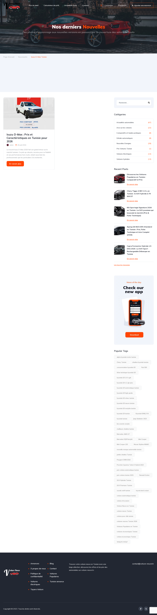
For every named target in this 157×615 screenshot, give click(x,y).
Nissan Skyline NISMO (141, 444)
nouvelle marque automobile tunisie (129, 449)
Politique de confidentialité (37, 575)
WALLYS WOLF (122, 542)
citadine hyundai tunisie (140, 362)
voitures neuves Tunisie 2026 (127, 521)
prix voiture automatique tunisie (128, 470)
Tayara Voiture (37, 589)
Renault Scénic (144, 475)
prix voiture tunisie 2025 (125, 475)
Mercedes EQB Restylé (124, 439)
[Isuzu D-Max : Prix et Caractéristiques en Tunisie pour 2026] (28, 114)
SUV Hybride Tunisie (124, 480)
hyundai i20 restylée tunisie (126, 408)
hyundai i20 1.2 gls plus (125, 383)
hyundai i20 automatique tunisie (128, 388)
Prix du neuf (33, 5)
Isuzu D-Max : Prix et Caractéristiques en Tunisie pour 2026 (27, 138)
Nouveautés (22, 57)
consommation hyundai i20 (126, 367)
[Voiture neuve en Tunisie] (12, 5)
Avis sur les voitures (124, 128)
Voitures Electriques (124, 154)
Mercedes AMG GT (123, 434)
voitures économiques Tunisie (127, 532)
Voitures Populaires (54, 575)
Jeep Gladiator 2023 (140, 419)
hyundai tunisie (122, 419)
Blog (52, 563)
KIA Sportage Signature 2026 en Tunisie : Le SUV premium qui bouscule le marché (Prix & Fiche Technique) (140, 211)
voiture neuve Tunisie (124, 511)
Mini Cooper (142, 439)
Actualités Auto (70, 5)
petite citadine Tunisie (124, 455)
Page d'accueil (8, 57)
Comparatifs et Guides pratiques (129, 133)
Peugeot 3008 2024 (123, 460)
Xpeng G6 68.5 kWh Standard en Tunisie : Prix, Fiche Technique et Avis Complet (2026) (139, 231)
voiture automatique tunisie (126, 496)
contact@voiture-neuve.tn (143, 564)
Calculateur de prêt (51, 5)
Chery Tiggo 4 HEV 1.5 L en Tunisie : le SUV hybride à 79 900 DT (139, 193)
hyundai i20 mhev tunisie (125, 398)
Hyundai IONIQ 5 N (142, 414)
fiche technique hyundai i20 (126, 372)
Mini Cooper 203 (122, 444)
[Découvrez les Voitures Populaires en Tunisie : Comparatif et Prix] (119, 178)
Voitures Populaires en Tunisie (127, 526)
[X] (146, 609)
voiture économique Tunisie (126, 537)
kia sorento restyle (123, 424)
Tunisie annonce (57, 581)
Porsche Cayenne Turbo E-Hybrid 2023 (130, 465)
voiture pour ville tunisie (125, 516)
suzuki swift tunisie (123, 491)
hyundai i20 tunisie (123, 414)
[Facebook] (141, 609)
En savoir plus (15, 164)
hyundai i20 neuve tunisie (125, 403)
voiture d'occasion (123, 501)
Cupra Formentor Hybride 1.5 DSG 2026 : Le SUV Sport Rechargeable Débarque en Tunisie (139, 250)
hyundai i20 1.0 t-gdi (124, 378)
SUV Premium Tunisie (124, 485)
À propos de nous (38, 568)
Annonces (35, 563)
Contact (85, 5)
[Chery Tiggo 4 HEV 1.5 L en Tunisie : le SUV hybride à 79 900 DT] (119, 195)
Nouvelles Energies (124, 143)
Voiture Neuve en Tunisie (125, 506)
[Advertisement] (78, 76)
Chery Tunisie (121, 362)
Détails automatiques (125, 138)
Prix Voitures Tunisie (124, 149)
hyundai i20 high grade (125, 393)
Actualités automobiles (125, 122)
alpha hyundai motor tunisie (126, 357)
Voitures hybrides (123, 159)
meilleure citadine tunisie (125, 429)
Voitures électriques (35, 582)
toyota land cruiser (142, 491)
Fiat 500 (144, 367)
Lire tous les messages (122, 265)
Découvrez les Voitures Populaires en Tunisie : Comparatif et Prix (136, 177)
